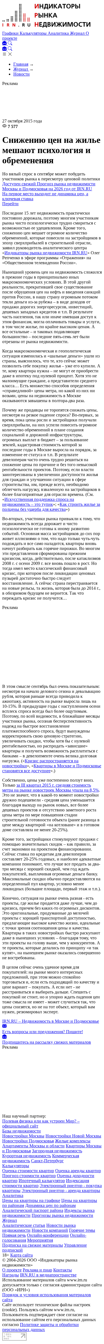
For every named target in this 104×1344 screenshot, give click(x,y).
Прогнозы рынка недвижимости (62, 1215)
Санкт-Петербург (47, 1160)
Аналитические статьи (23, 1225)
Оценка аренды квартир (78, 1170)
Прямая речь (14, 1235)
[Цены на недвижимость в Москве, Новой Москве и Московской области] (46, 28)
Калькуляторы (34, 33)
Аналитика (59, 33)
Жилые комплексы (72, 1141)
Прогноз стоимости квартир (29, 1175)
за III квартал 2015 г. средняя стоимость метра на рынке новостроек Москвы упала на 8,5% (50, 787)
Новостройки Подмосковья (28, 1141)
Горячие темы (82, 1230)
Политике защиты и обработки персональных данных (40, 1327)
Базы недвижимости (21, 1131)
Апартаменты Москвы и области (33, 1145)
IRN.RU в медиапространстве (48, 1275)
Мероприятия (40, 1240)
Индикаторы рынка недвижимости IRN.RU (45, 252)
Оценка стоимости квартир (28, 1170)
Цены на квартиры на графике (31, 1200)
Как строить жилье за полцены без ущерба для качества (51, 507)
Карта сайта (21, 1255)
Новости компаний (50, 1230)
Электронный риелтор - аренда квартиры (61, 1190)
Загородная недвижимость (57, 1150)
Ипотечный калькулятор (42, 1180)
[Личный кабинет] (5, 43)
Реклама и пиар (37, 1270)
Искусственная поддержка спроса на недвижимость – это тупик (38, 502)
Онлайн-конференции (48, 1235)
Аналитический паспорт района (32, 1210)
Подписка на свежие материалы (32, 1245)
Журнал (78, 33)
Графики (11, 33)
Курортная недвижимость (26, 1155)
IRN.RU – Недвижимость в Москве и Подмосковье (50, 1021)
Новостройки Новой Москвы (73, 1136)
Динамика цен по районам (50, 1205)
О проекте (12, 1270)
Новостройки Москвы (23, 1136)
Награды (10, 1275)
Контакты (62, 1270)
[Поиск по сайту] (10, 43)
